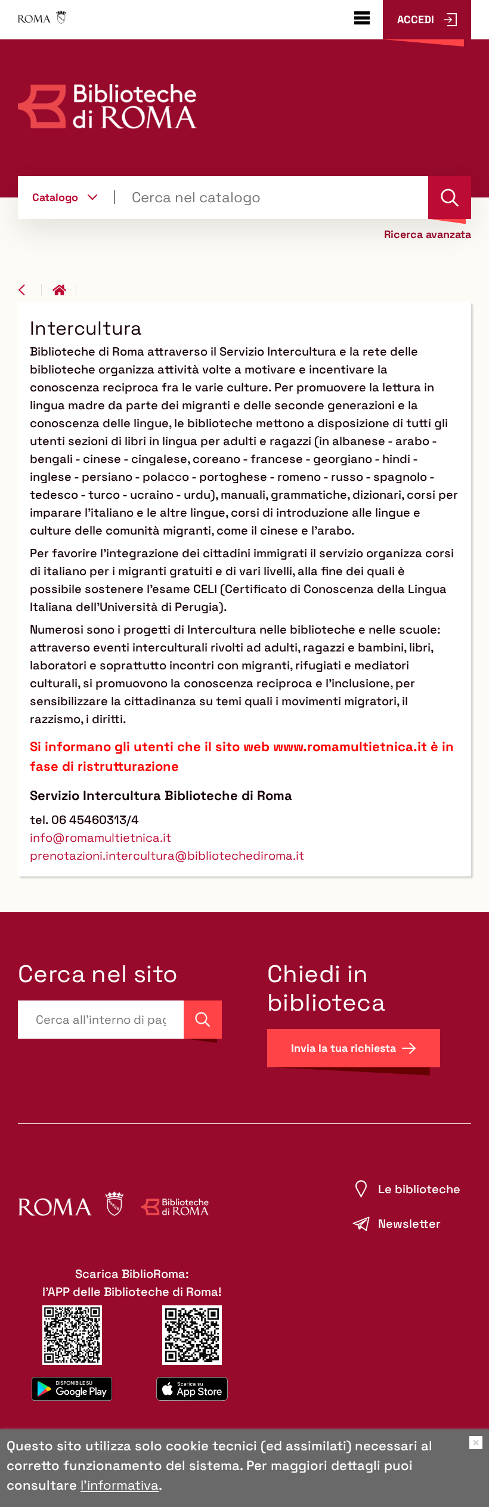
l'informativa (120, 1485)
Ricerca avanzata (427, 234)
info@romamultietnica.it (100, 837)
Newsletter (409, 1223)
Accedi (415, 19)
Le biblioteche (419, 1189)
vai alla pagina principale (64, 290)
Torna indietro (30, 290)
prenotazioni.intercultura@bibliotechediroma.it (167, 855)
